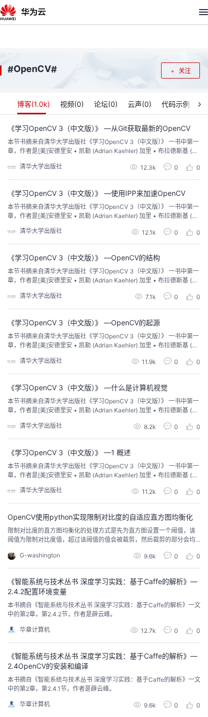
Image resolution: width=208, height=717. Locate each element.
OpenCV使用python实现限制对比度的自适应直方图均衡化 (100, 517)
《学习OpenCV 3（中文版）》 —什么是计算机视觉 (88, 387)
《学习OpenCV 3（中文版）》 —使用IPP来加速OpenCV (96, 193)
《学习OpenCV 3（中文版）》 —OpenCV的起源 (84, 322)
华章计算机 (35, 629)
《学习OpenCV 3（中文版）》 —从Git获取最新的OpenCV (99, 128)
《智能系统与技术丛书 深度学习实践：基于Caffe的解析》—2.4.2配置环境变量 (102, 586)
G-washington (40, 555)
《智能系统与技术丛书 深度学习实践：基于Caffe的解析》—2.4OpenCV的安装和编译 (102, 661)
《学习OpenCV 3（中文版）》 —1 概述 (69, 452)
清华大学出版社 (41, 166)
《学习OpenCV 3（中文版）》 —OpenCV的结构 (84, 257)
